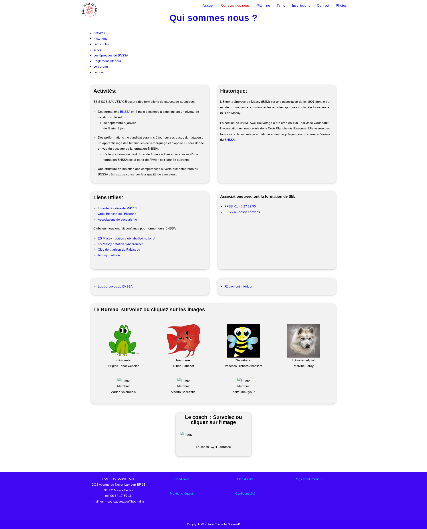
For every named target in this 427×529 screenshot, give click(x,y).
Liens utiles (101, 44)
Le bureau (100, 66)
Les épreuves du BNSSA (110, 55)
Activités (99, 33)
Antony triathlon (109, 255)
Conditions (181, 479)
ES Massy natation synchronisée (121, 244)
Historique (100, 38)
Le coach (99, 72)
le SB (97, 50)
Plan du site (245, 479)
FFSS (229, 206)
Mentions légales (182, 493)
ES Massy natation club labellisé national (126, 238)
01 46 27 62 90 (245, 206)
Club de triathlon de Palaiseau (119, 249)
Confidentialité (245, 493)
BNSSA (125, 111)
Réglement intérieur (107, 61)
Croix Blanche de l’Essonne (117, 213)
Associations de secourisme (117, 219)
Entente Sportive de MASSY (117, 208)
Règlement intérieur (238, 286)
